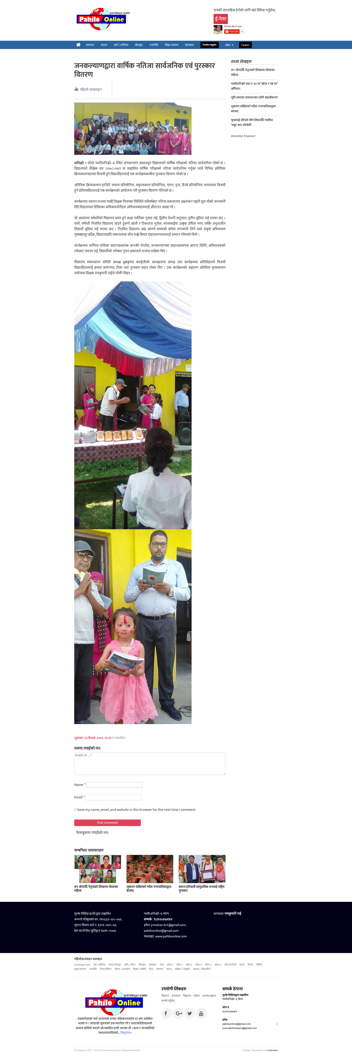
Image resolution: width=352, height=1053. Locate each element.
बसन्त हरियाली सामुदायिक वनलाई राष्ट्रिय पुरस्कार (201, 889)
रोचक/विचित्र (105, 969)
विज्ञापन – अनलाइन (170, 996)
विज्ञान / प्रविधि (139, 969)
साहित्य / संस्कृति (182, 969)
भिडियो (259, 965)
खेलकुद (139, 45)
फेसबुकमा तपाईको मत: (92, 833)
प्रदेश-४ (198, 965)
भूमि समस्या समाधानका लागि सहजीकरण (254, 97)
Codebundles (272, 1050)
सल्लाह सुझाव (209, 996)
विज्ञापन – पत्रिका (191, 996)
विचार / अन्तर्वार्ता (122, 969)
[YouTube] (201, 1014)
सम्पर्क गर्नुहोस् (168, 1001)
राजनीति (153, 45)
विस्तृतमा (125, 1032)
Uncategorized (82, 965)
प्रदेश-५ (208, 965)
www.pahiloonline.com (171, 936)
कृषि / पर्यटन (129, 965)
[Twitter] (178, 1014)
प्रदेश (227, 45)
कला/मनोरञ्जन (115, 965)
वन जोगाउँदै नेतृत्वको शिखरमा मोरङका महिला (96, 889)
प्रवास (241, 965)
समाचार (90, 45)
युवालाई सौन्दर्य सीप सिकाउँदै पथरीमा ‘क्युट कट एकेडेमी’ (252, 122)
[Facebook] (166, 1014)
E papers (245, 45)
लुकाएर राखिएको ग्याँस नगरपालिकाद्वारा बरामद (148, 889)
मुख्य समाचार (80, 969)
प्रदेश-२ (180, 965)
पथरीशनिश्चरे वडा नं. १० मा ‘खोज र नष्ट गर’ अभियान (254, 86)
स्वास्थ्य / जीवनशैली (201, 969)
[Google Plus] (189, 1014)
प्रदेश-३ (189, 965)
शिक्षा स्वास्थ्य (171, 45)
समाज (104, 45)
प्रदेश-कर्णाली (230, 965)
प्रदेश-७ (218, 965)
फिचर (250, 965)
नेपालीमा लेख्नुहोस (209, 45)
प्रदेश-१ (170, 965)
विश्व (151, 969)
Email (79, 797)
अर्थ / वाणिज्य (121, 45)
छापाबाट (189, 45)
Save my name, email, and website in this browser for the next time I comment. (136, 809)
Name (79, 785)
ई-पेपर (220, 19)
